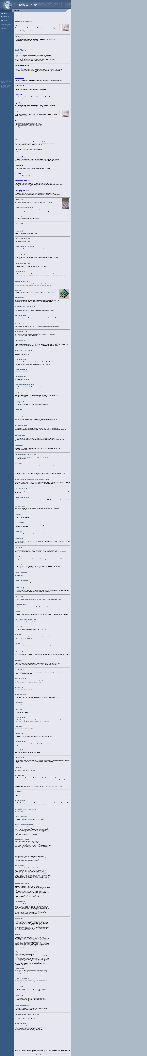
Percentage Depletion (22, 65)
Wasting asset (19, 85)
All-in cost (18, 173)
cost (16, 120)
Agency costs (19, 165)
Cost (16, 112)
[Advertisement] (7, 52)
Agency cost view (20, 157)
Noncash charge (20, 78)
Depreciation (19, 103)
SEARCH (4, 21)
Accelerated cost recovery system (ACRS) (28, 149)
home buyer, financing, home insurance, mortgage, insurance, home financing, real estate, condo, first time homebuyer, (7, 87)
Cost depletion (19, 53)
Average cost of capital (22, 180)
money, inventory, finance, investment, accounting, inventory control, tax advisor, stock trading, (6, 81)
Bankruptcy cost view (22, 190)
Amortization (19, 94)
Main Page (4, 13)
